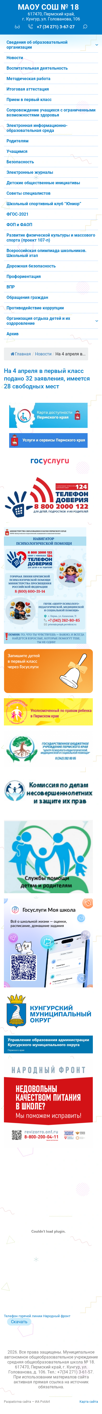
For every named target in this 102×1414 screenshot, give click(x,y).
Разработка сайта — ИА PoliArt (27, 1402)
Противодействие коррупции (35, 307)
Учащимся (17, 151)
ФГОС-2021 (18, 214)
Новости (15, 57)
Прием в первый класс (29, 99)
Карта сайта (89, 1402)
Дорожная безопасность (31, 266)
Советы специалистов (28, 193)
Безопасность (20, 161)
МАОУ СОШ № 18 (48, 7)
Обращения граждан (27, 297)
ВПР (11, 286)
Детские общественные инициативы (43, 182)
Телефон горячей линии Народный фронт (37, 1316)
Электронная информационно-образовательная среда (37, 128)
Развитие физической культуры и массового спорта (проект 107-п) (51, 238)
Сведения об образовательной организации (37, 45)
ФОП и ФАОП (19, 224)
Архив (13, 333)
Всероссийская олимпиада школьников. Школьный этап (47, 253)
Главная (23, 353)
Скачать (19, 1321)
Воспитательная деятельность (37, 68)
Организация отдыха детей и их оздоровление (38, 321)
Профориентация (24, 276)
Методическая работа (28, 78)
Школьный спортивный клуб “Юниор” (44, 203)
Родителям (18, 140)
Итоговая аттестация (28, 89)
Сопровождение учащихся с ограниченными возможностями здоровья (51, 113)
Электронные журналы (30, 172)
